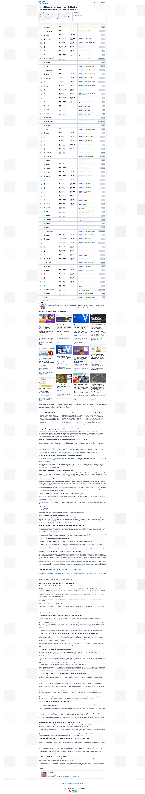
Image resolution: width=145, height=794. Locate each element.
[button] (94, 2)
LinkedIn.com (67, 776)
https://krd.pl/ (44, 506)
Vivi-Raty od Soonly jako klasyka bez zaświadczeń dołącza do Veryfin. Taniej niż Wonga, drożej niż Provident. (80, 360)
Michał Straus (42, 336)
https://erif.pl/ (44, 508)
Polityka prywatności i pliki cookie (72, 783)
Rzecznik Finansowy (65, 566)
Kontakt (103, 2)
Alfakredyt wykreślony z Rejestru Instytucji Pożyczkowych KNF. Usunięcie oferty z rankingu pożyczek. (46, 361)
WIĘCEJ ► (41, 344)
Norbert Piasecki (60, 332)
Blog (98, 2)
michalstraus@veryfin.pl (74, 776)
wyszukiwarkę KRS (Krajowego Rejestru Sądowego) (87, 574)
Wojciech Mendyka (60, 361)
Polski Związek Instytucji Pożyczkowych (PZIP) (60, 452)
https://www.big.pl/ (50, 509)
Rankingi (91, 2)
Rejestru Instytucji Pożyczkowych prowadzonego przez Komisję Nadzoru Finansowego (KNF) (69, 573)
